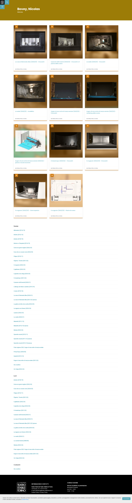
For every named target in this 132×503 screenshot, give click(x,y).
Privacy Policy (44, 492)
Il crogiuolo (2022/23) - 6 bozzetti (96, 161)
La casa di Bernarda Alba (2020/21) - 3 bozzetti (29, 62)
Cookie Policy (35, 492)
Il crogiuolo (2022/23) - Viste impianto (27, 210)
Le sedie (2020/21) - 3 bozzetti (95, 62)
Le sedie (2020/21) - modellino (24, 111)
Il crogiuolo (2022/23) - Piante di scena (63, 210)
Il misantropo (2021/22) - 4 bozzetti (62, 161)
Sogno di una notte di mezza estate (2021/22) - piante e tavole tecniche (30, 162)
